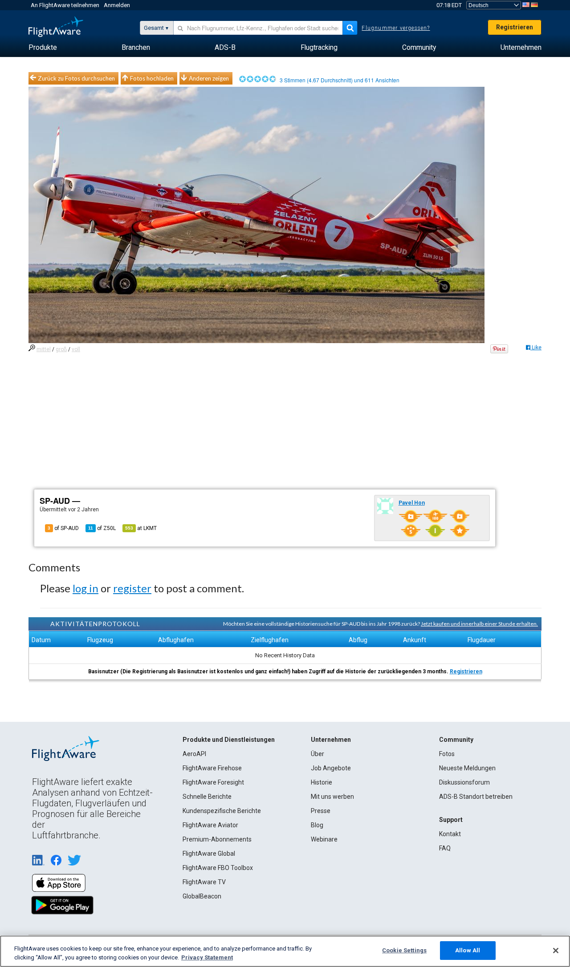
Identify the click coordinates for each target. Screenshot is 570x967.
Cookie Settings (404, 950)
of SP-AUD (63, 528)
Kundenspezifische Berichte (222, 810)
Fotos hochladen (152, 78)
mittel (44, 349)
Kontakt (450, 834)
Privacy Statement (207, 957)
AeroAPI (194, 753)
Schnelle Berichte (207, 796)
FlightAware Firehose (212, 768)
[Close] (556, 950)
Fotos (447, 753)
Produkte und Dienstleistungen (229, 739)
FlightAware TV (204, 882)
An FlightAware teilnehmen (65, 5)
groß (61, 349)
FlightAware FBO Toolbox (218, 867)
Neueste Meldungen (467, 768)
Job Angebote (331, 768)
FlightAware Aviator (210, 825)
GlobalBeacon (202, 896)
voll (76, 349)
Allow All (467, 950)
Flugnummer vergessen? (396, 28)
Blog (317, 825)
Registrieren (514, 27)
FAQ (445, 848)
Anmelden (117, 5)
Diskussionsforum (464, 782)
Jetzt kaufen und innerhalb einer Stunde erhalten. (479, 623)
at (141, 528)
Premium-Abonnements (217, 839)
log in (85, 588)
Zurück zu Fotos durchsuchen (76, 78)
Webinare (324, 839)
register (132, 588)
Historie (321, 782)
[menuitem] (42, 47)
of (102, 528)
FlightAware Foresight (213, 782)
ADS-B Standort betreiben (476, 796)
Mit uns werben (332, 796)
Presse (320, 810)
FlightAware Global (209, 853)
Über (317, 753)
